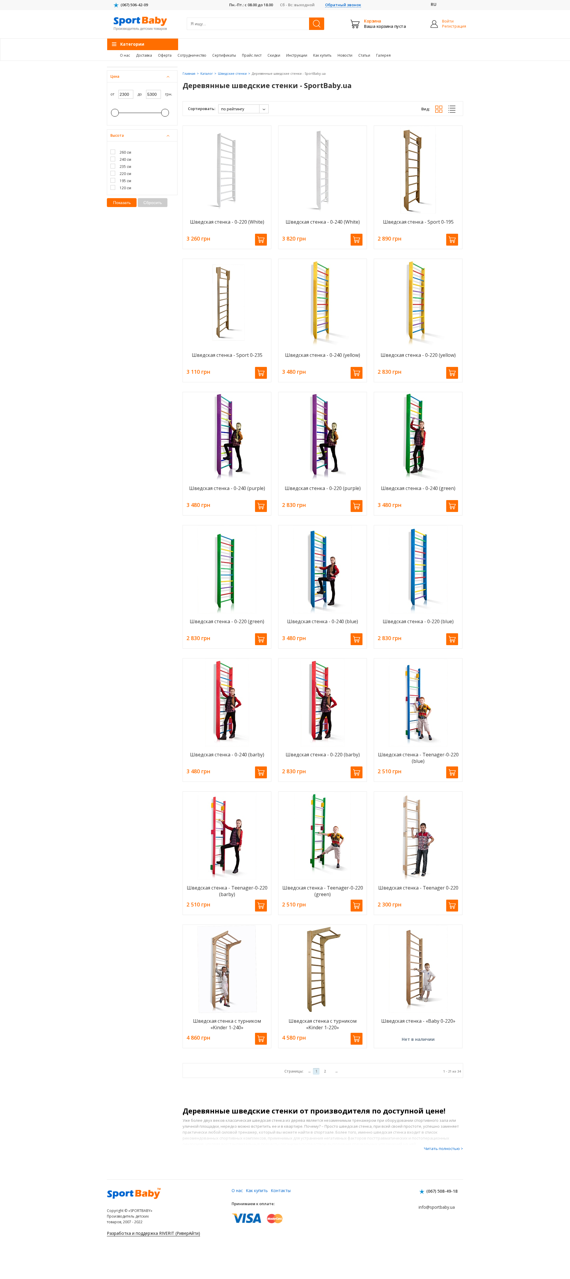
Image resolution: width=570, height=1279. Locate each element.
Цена (114, 76)
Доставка (144, 55)
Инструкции (296, 55)
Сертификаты (224, 55)
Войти (448, 21)
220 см (125, 173)
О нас (125, 55)
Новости (345, 55)
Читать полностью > (443, 1148)
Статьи (364, 55)
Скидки (273, 55)
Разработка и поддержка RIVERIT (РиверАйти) (153, 1233)
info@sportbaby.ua (437, 1207)
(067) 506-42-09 (134, 4)
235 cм (125, 166)
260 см (125, 152)
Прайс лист (252, 55)
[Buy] (261, 240)
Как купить (322, 55)
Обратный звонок (343, 4)
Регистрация (449, 26)
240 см (125, 159)
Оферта (165, 55)
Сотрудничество (192, 55)
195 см (125, 180)
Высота (117, 135)
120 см (125, 187)
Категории (132, 44)
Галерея (383, 55)
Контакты (281, 1190)
